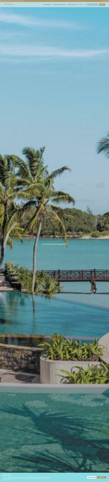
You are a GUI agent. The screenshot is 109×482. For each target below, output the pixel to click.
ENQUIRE (102, 4)
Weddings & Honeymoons (59, 4)
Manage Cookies (92, 477)
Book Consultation (92, 4)
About (80, 4)
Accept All (101, 477)
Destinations (47, 4)
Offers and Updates (72, 4)
